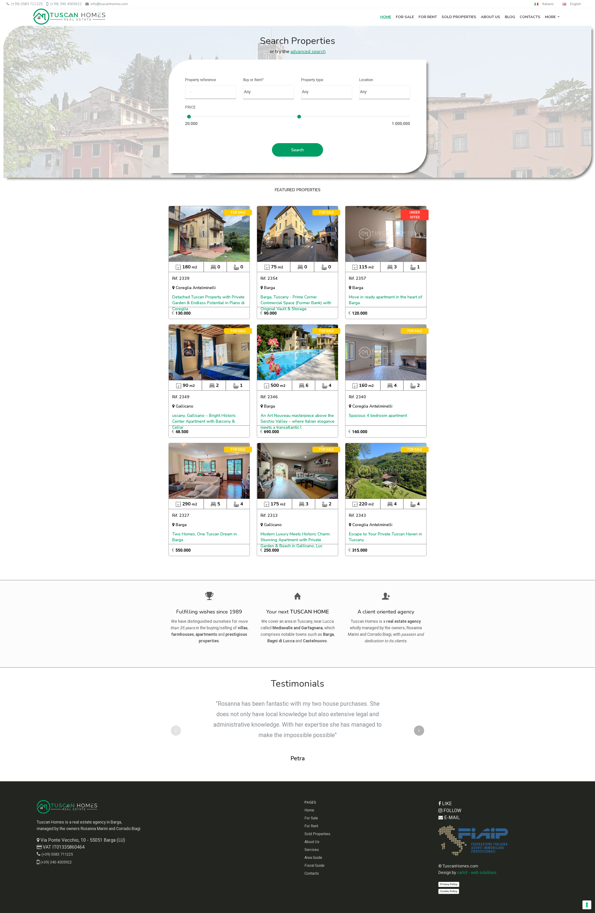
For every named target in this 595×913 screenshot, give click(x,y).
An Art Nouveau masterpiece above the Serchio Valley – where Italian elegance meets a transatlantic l (297, 421)
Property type (312, 80)
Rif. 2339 (180, 278)
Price (190, 107)
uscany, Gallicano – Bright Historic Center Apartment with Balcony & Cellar (204, 421)
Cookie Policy (448, 891)
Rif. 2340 (357, 397)
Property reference (200, 80)
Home (385, 17)
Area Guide (313, 857)
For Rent (428, 17)
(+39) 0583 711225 (27, 4)
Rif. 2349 (180, 397)
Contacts (530, 17)
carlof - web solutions (476, 872)
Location (366, 80)
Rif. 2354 (269, 278)
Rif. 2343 (357, 515)
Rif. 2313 (269, 515)
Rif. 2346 (269, 397)
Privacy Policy (448, 884)
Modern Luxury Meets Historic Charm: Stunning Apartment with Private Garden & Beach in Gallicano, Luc (295, 540)
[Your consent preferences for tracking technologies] (586, 904)
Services (311, 849)
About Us (490, 17)
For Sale (405, 17)
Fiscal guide (314, 865)
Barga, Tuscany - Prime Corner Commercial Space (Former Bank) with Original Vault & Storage (296, 303)
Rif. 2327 (180, 515)
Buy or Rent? (253, 80)
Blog (510, 17)
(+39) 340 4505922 (66, 4)
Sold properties (459, 17)
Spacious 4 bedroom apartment (378, 415)
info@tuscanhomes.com (109, 4)
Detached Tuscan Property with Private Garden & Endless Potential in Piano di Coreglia (208, 303)
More (551, 17)
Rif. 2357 (357, 278)
